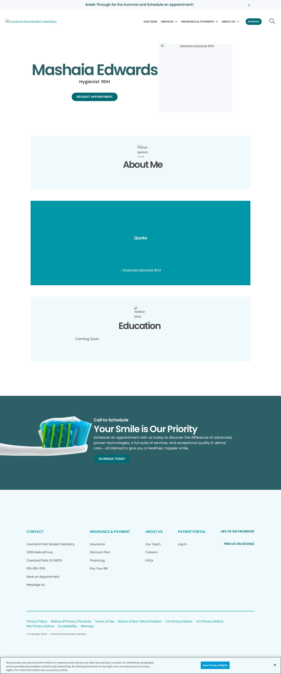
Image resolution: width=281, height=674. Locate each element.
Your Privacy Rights (215, 665)
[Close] (275, 665)
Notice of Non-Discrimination (140, 622)
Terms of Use (104, 622)
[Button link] (272, 21)
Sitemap (87, 626)
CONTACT (35, 531)
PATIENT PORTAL (191, 531)
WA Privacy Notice (40, 626)
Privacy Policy (37, 622)
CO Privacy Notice (209, 622)
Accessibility (67, 626)
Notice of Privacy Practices (71, 622)
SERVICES (167, 21)
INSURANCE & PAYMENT (110, 531)
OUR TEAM (150, 21)
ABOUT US (228, 21)
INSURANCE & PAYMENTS (197, 21)
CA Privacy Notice (179, 622)
